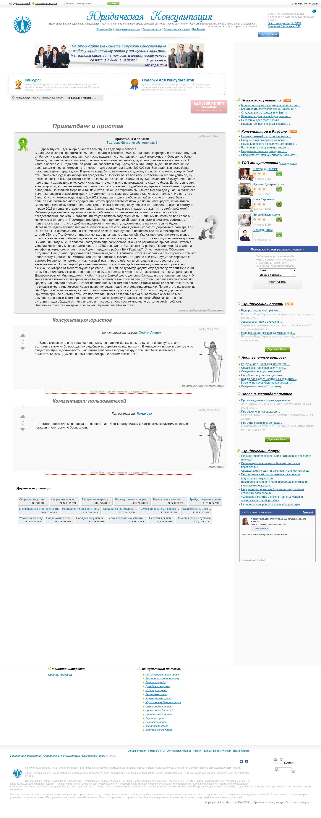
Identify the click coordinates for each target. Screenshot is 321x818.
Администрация (137, 750)
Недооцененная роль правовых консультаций (270, 504)
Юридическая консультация (155, 783)
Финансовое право (156, 725)
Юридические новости (262, 304)
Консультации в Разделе (264, 131)
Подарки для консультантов (168, 80)
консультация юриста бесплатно (80, 794)
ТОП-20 (165, 750)
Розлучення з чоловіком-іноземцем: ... (265, 147)
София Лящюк (150, 332)
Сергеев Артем (263, 229)
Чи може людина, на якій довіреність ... (266, 116)
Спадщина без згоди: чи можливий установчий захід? (275, 470)
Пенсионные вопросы (158, 706)
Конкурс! (33, 80)
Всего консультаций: (284, 23)
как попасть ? (288, 163)
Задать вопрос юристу (38, 773)
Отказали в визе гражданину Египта (264, 112)
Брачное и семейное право (162, 678)
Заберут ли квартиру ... (96, 499)
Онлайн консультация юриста (154, 797)
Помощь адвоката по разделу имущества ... (269, 143)
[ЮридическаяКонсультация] (151, 18)
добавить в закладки (46, 3)
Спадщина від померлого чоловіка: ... (264, 140)
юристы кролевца (60, 674)
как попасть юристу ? (291, 249)
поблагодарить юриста (195, 386)
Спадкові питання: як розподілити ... (264, 151)
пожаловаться (216, 310)
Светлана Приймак (265, 168)
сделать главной (21, 3)
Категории (153, 750)
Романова (144, 413)
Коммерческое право (158, 698)
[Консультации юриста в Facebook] (246, 762)
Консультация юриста (37, 767)
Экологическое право (158, 729)
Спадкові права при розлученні (261, 371)
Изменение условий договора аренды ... (266, 382)
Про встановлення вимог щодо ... (262, 422)
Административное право (162, 674)
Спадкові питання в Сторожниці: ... (263, 386)
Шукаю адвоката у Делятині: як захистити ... (269, 378)
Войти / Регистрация (306, 3)
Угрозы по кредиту (31, 518)
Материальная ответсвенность (39, 508)
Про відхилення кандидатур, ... (261, 411)
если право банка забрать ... (127, 518)
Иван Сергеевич (263, 199)
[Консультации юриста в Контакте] (241, 762)
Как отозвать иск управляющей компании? (268, 108)
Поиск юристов (263, 249)
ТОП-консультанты (259, 163)
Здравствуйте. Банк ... (196, 508)
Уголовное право (156, 721)
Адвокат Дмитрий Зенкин (269, 184)
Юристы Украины (181, 750)
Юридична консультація (217, 750)
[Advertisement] (265, 71)
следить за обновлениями (193, 310)
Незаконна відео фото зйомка (260, 120)
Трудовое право (155, 718)
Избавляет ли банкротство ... (81, 508)
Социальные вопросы (158, 713)
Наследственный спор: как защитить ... (266, 123)
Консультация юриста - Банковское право (39, 97)
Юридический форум (260, 451)
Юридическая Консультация (163, 702)
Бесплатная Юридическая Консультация (202, 783)
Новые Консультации (261, 100)
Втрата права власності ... (169, 499)
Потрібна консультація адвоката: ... (263, 375)
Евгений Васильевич (266, 214)
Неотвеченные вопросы (263, 357)
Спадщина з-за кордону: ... (120, 508)
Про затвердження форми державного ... (267, 400)
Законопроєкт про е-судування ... (262, 321)
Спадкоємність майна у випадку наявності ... (269, 154)
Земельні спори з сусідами (194, 518)
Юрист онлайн (140, 794)
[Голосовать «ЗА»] (23, 335)
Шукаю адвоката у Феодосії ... (160, 508)
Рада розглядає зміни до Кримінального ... (268, 332)
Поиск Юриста (241, 750)
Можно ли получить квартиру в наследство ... (270, 105)
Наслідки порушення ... (91, 518)
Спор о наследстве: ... (33, 499)
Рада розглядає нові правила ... (261, 310)
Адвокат (221, 773)
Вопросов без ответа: (284, 26)
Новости (197, 750)
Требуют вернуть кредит (205, 499)
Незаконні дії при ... (161, 518)
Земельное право (156, 694)
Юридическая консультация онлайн (66, 797)
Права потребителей (159, 710)
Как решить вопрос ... (64, 499)
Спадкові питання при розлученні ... (263, 367)
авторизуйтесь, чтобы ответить (132, 142)
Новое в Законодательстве (266, 394)
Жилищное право (156, 690)
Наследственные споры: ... (132, 499)
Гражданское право (157, 686)
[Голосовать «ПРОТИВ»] (23, 348)
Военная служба (155, 682)
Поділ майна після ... (59, 518)
